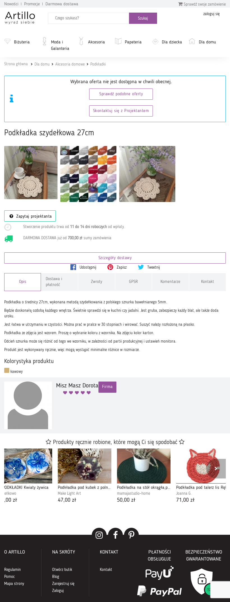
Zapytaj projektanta (33, 217)
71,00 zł (185, 500)
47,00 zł (67, 500)
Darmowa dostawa (61, 4)
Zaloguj (58, 591)
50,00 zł (126, 500)
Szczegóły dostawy (115, 258)
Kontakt (207, 282)
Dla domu (207, 42)
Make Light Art (69, 494)
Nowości (11, 4)
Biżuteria (22, 42)
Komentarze (170, 282)
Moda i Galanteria (60, 45)
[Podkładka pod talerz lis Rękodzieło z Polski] (203, 466)
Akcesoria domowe (70, 64)
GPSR (133, 282)
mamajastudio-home (133, 494)
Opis (22, 282)
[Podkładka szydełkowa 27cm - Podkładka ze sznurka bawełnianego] (147, 174)
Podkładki (98, 64)
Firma (107, 387)
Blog (55, 577)
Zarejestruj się (63, 584)
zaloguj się (211, 14)
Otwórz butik (62, 570)
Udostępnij (87, 267)
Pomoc (9, 577)
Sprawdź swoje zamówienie (204, 4)
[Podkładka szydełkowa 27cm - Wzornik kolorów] (88, 174)
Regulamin (12, 570)
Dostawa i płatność (54, 282)
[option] (84, 476)
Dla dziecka (172, 42)
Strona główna (16, 64)
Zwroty (96, 282)
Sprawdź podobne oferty (121, 94)
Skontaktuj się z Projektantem (121, 111)
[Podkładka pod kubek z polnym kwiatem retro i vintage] (84, 466)
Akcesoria (96, 42)
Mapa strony (14, 584)
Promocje (32, 4)
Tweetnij (153, 267)
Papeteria (133, 42)
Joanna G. (183, 494)
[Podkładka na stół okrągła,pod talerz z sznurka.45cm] (144, 466)
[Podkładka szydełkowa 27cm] (31, 172)
